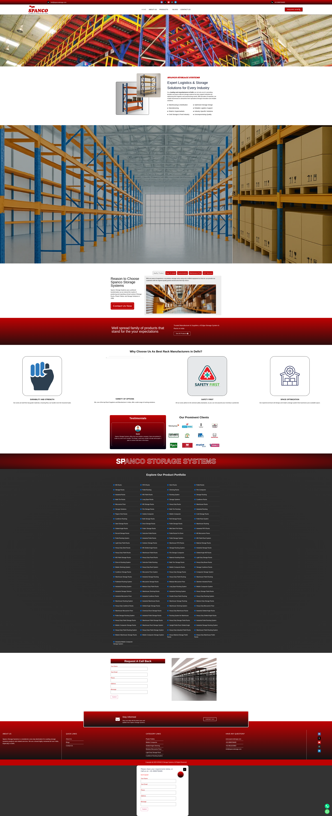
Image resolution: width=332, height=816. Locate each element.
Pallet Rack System (202, 519)
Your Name (114, 666)
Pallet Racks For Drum (176, 533)
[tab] (159, 273)
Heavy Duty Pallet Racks (123, 552)
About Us (153, 9)
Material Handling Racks (177, 557)
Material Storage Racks (203, 543)
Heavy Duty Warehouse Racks (178, 610)
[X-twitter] (165, 2)
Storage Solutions (120, 509)
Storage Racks (119, 490)
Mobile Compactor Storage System (153, 635)
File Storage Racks (148, 509)
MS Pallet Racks (147, 494)
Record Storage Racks (122, 533)
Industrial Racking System (123, 586)
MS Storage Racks (148, 504)
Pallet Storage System (176, 538)
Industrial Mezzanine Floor (123, 596)
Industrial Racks (120, 494)
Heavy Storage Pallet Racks (205, 591)
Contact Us (185, 9)
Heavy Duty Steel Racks (122, 548)
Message (113, 689)
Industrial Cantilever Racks (150, 596)
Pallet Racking (146, 490)
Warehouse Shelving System (178, 606)
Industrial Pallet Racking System (206, 620)
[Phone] (327, 806)
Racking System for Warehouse (179, 615)
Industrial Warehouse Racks (151, 601)
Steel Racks (173, 485)
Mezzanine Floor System (150, 572)
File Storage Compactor (176, 552)
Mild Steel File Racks (175, 528)
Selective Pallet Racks (149, 533)
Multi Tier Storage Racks (176, 562)
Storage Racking (201, 494)
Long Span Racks (147, 499)
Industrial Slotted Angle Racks (205, 610)
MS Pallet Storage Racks (123, 557)
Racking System (174, 494)
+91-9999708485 (155, 771)
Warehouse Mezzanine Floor (124, 610)
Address (113, 683)
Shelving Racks (174, 490)
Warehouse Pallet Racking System (207, 630)
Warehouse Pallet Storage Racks (152, 620)
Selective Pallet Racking (149, 562)
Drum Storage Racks (148, 523)
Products (163, 9)
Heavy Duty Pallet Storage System (153, 630)
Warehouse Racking (202, 523)
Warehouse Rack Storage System (152, 625)
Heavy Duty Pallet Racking (177, 577)
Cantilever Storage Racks (123, 572)
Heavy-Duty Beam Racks (204, 562)
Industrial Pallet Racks (149, 538)
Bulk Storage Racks (148, 519)
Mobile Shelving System (122, 567)
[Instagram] (172, 2)
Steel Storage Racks (121, 523)
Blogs (175, 9)
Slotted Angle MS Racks (203, 552)
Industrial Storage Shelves (123, 591)
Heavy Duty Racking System (205, 596)
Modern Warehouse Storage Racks (126, 635)
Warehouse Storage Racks (123, 577)
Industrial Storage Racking (150, 577)
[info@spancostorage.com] (48, 2)
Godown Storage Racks (149, 543)
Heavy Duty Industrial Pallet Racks (180, 630)
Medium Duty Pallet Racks (150, 586)
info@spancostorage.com (58, 2)
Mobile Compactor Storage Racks (125, 625)
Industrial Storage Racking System (207, 625)
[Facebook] (161, 2)
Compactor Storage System (204, 572)
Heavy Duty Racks (175, 504)
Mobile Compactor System (204, 586)
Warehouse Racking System (124, 601)
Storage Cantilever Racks (204, 567)
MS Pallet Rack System (203, 538)
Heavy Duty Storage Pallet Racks (179, 620)
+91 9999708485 (280, 2)
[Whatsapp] (327, 811)
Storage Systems (174, 499)
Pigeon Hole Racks (121, 514)
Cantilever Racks (201, 499)
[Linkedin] (175, 2)
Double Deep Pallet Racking (178, 596)
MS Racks (118, 485)
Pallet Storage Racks (175, 523)
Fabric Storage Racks (149, 528)
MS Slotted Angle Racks (149, 548)
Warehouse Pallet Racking (204, 577)
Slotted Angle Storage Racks (151, 606)
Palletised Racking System (123, 581)
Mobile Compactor (175, 514)
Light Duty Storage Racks (204, 557)
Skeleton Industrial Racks (204, 581)
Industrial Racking (202, 509)
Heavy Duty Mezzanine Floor (205, 606)
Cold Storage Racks (202, 514)
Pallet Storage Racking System (124, 615)
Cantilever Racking (121, 519)
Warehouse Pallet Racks (150, 552)
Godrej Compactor (148, 514)
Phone (113, 678)
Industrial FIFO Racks (203, 528)
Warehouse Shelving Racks (150, 591)
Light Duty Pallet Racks (122, 543)
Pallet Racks (200, 485)
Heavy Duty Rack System (150, 567)
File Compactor (201, 490)
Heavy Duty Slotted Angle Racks (206, 615)
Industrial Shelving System (177, 591)
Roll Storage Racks (175, 519)
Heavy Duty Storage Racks (177, 572)
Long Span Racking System (177, 586)
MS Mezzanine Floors (203, 533)
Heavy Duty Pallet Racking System (126, 630)
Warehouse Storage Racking (178, 601)
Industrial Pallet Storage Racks (151, 615)
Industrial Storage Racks (203, 548)
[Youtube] (168, 2)
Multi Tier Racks (120, 499)
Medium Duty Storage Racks (205, 601)
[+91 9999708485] (272, 2)
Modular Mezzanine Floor (177, 581)
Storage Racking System (177, 548)
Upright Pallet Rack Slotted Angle (179, 625)
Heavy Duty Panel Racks (150, 557)
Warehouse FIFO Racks (176, 543)
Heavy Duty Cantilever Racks (124, 606)
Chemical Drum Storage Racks (151, 610)
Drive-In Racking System (123, 562)
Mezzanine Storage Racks (150, 581)
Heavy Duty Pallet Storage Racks (125, 620)
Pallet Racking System (122, 538)
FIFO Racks (146, 485)
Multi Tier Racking (174, 509)
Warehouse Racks (202, 504)
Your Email (114, 672)
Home (144, 9)
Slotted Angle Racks (121, 528)
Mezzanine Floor (120, 504)
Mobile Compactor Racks (177, 567)
